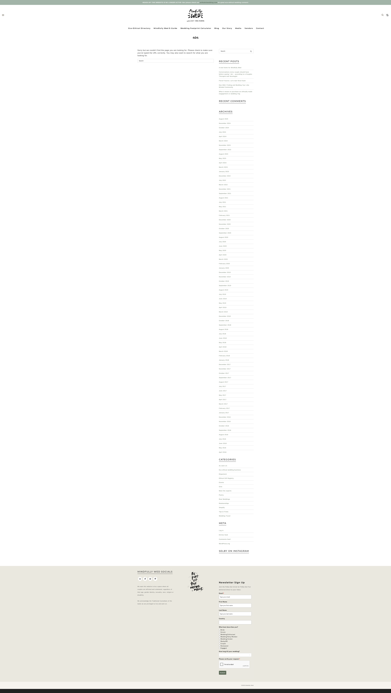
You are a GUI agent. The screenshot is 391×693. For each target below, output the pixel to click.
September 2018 (225, 325)
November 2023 (225, 145)
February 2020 (224, 263)
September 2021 (225, 193)
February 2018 (224, 355)
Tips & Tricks (223, 512)
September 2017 (225, 377)
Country (222, 618)
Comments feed (225, 539)
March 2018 (223, 351)
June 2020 (223, 246)
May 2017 (222, 395)
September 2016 (225, 430)
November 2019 (225, 277)
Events (221, 482)
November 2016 (225, 421)
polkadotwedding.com (208, 2)
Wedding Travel (224, 516)
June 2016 (223, 443)
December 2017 (225, 364)
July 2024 (222, 132)
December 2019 (225, 272)
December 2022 (225, 176)
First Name (223, 602)
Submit (222, 673)
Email (221, 593)
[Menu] (3, 15)
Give (220, 486)
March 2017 (223, 404)
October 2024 (224, 127)
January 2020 (224, 268)
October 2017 (224, 373)
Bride (223, 630)
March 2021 (223, 211)
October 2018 (224, 320)
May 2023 (222, 158)
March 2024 (223, 141)
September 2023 (225, 149)
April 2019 (222, 307)
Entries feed (223, 535)
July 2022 (222, 180)
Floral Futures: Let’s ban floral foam (232, 80)
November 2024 (225, 123)
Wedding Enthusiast (228, 634)
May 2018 (222, 342)
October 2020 (224, 228)
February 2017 (224, 408)
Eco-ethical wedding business (230, 470)
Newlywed (224, 646)
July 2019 (222, 294)
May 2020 (222, 250)
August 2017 (223, 382)
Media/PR (224, 641)
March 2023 (223, 167)
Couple (223, 643)
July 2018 (222, 334)
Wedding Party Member (229, 637)
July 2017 (222, 386)
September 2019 (225, 285)
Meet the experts (225, 491)
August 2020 (223, 237)
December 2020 (225, 220)
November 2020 (225, 224)
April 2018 (222, 347)
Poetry (221, 495)
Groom (223, 632)
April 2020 (222, 255)
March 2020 (223, 259)
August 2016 (223, 434)
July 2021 (222, 202)
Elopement (223, 474)
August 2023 (223, 154)
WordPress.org (224, 543)
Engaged (224, 648)
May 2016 (222, 448)
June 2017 (223, 391)
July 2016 (222, 439)
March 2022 (223, 184)
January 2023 (224, 171)
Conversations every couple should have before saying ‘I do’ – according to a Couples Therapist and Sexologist (235, 74)
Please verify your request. (229, 659)
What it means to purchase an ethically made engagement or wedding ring (235, 93)
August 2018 (223, 329)
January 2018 (224, 360)
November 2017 (225, 369)
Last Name (223, 610)
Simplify (222, 507)
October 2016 (224, 426)
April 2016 (222, 452)
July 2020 (222, 241)
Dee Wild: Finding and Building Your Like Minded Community (234, 86)
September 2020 (225, 233)
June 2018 (223, 338)
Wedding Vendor (227, 639)
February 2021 (224, 215)
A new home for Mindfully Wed (230, 67)
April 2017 (222, 399)
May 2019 (222, 303)
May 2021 (222, 206)
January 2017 (224, 412)
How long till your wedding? (229, 651)
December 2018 (225, 316)
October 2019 (224, 281)
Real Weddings (224, 499)
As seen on (223, 466)
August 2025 (223, 119)
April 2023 (222, 163)
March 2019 (223, 312)
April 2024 (222, 136)
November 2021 (225, 189)
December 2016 (225, 417)
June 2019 (223, 298)
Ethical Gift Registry (226, 478)
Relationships (224, 503)
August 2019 (223, 290)
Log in (221, 530)
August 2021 (223, 198)
